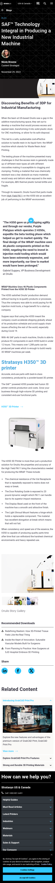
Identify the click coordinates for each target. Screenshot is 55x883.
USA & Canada (24, 3)
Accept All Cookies (27, 878)
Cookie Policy (46, 864)
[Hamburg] (51, 3)
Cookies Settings (27, 870)
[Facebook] (18, 671)
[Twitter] (31, 671)
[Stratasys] (5, 3)
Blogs (9, 10)
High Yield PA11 (15, 195)
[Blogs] (3, 10)
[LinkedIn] (4, 671)
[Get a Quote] (37, 3)
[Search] (44, 3)
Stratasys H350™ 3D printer (23, 365)
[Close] (52, 855)
